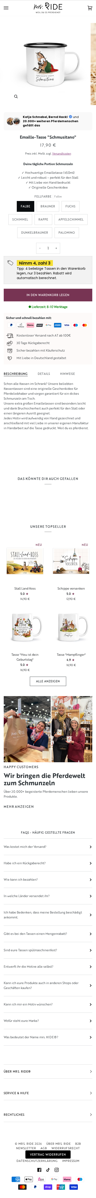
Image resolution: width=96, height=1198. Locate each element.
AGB (44, 1148)
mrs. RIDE (26, 1144)
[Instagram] (57, 1170)
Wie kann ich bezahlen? (21, 879)
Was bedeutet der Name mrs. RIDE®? (31, 1037)
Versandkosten (61, 153)
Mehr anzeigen (19, 806)
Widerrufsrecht (65, 1148)
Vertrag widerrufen (48, 1154)
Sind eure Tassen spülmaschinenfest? (30, 950)
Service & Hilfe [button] (16, 1093)
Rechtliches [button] (14, 1115)
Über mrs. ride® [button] (17, 1071)
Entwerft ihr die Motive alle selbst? (28, 966)
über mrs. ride (58, 1144)
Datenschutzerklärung (37, 1161)
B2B (78, 1144)
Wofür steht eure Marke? (21, 1021)
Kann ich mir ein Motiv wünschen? (28, 1004)
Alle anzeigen (48, 681)
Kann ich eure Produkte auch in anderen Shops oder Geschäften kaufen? (41, 985)
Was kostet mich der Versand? (25, 847)
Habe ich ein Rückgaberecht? (25, 863)
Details (44, 374)
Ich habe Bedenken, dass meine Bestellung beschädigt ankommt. (43, 914)
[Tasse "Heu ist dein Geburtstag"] (25, 627)
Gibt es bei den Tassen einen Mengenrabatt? (35, 934)
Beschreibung (16, 374)
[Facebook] (39, 1170)
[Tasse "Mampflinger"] (71, 627)
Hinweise (67, 374)
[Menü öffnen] (11, 8)
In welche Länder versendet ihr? (27, 896)
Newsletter (26, 1148)
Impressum (70, 1161)
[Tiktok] (48, 1170)
